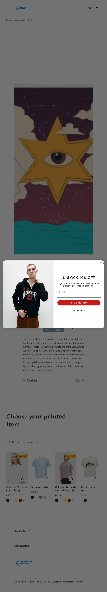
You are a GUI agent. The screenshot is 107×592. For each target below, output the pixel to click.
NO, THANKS (79, 311)
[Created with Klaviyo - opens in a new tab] (53, 330)
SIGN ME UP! (79, 303)
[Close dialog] (102, 262)
